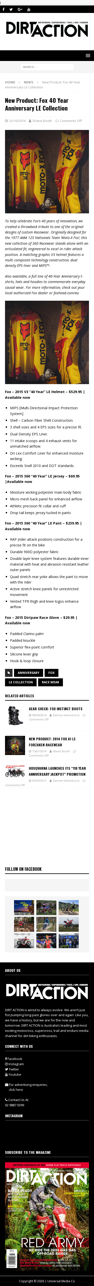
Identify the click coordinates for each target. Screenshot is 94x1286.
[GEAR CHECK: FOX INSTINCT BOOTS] (15, 716)
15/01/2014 (39, 751)
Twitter (13, 1069)
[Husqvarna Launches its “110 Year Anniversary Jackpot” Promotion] (15, 771)
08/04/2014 (39, 715)
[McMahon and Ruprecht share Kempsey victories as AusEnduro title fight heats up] (46, 924)
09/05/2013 (39, 780)
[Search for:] (47, 66)
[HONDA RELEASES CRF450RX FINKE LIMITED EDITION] (24, 940)
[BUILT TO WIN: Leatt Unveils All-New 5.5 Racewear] (24, 907)
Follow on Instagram (50, 1139)
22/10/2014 (17, 120)
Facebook (14, 1058)
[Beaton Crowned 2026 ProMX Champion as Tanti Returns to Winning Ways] (69, 940)
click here (16, 1089)
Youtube (14, 1074)
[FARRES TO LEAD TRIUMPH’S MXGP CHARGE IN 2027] (69, 907)
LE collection (21, 682)
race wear (50, 682)
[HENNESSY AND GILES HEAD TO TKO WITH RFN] (24, 924)
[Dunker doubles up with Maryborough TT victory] (46, 940)
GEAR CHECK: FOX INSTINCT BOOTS (55, 708)
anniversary (28, 673)
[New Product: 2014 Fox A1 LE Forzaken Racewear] (15, 745)
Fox (51, 673)
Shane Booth (42, 120)
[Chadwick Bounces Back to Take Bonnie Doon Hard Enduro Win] (46, 907)
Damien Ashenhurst (66, 715)
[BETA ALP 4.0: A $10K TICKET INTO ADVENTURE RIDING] (69, 924)
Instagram (16, 1064)
